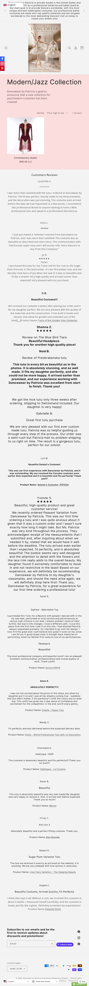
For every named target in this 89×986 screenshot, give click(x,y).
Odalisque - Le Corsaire (53, 769)
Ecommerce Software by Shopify (55, 978)
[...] (19, 320)
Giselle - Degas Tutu (53, 710)
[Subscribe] (52, 943)
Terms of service (75, 981)
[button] (6, 48)
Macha (53, 805)
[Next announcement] (84, 10)
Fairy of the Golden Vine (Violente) (57, 320)
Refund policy (76, 978)
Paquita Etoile (53, 909)
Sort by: (40, 113)
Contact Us (80, 984)
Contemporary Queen (25, 158)
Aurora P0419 (52, 667)
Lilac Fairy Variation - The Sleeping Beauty (53, 872)
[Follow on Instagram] (2, 63)
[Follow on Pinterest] (2, 68)
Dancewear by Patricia (32, 978)
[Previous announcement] (4, 10)
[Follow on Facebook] (2, 58)
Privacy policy (60, 981)
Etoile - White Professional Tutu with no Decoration (53, 734)
